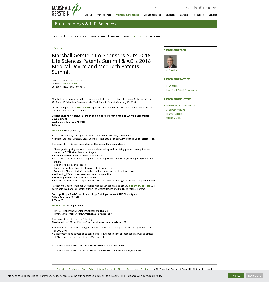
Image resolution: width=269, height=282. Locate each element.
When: (55, 80)
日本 (215, 7)
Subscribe (61, 269)
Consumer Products (175, 109)
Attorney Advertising (128, 269)
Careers (184, 14)
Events (138, 36)
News (127, 36)
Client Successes (152, 14)
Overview (57, 36)
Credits (144, 269)
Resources (198, 14)
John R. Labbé (70, 83)
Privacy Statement (106, 269)
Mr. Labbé (57, 130)
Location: (56, 86)
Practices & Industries (127, 14)
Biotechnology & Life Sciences (180, 105)
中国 (208, 7)
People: (56, 83)
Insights (115, 36)
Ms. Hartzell (58, 205)
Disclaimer (74, 269)
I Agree (236, 276)
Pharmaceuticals (174, 113)
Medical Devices (174, 117)
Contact (212, 14)
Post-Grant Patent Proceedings (181, 89)
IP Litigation (172, 85)
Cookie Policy (88, 269)
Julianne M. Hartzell (139, 185)
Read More (254, 276)
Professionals (104, 14)
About (88, 14)
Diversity (170, 14)
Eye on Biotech (154, 36)
